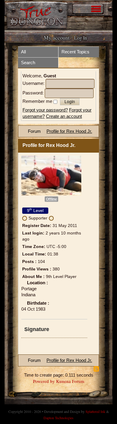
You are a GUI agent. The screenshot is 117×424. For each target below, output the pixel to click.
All (23, 51)
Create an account (64, 116)
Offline (51, 199)
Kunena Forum (70, 381)
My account (57, 37)
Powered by (44, 381)
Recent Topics (75, 51)
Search (28, 62)
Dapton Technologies (59, 417)
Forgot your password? (45, 109)
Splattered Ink (95, 411)
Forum (34, 131)
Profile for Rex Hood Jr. (69, 131)
